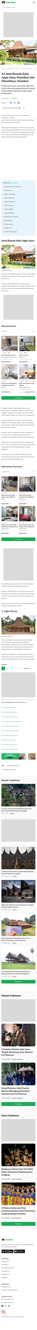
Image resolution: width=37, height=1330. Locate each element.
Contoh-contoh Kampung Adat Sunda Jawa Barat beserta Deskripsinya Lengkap (16, 810)
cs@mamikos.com (8, 1299)
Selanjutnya (27, 668)
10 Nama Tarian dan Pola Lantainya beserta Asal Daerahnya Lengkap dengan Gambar (18, 1211)
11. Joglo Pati (7, 228)
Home (3, 68)
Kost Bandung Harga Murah (10, 717)
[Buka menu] (33, 2)
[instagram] (9, 1306)
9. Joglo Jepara (7, 220)
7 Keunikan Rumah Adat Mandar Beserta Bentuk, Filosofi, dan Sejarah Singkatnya (15, 973)
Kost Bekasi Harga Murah (9, 744)
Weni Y (14, 98)
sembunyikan (13, 183)
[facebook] (2, 1306)
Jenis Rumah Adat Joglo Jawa (12, 186)
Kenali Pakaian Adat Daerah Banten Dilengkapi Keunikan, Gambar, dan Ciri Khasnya (15, 1091)
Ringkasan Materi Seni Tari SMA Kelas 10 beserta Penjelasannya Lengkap (17, 1172)
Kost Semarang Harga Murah (10, 730)
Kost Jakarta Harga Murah (9, 712)
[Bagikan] (11, 102)
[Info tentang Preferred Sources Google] (24, 108)
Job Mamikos (5, 1264)
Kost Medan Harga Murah (9, 749)
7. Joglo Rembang (8, 213)
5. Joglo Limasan (8, 205)
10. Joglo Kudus (8, 224)
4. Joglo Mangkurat (9, 201)
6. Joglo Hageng (8, 209)
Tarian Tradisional (17, 1179)
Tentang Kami (5, 1261)
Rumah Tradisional (27, 68)
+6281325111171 (9, 1302)
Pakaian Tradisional (17, 1059)
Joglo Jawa (18, 115)
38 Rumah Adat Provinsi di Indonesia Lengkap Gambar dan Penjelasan (17, 906)
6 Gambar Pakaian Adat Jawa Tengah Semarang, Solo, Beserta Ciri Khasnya (17, 1052)
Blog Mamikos (5, 1274)
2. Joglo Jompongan (9, 194)
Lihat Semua (18, 398)
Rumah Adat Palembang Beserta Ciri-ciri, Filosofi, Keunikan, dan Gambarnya (15, 939)
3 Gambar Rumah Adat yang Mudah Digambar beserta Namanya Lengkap (17, 872)
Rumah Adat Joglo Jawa (13, 765)
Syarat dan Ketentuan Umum (9, 1290)
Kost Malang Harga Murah (9, 735)
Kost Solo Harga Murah (8, 740)
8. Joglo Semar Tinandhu (10, 216)
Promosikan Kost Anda (7, 1268)
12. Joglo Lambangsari (10, 231)
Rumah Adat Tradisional (9, 769)
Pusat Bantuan (5, 1271)
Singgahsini (4, 1277)
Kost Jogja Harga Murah (8, 707)
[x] (6, 1306)
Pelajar (17, 68)
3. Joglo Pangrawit (9, 198)
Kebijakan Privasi (6, 1286)
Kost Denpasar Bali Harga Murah (11, 721)
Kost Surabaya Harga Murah (10, 726)
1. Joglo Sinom (7, 190)
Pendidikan (10, 68)
